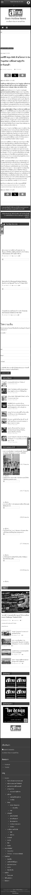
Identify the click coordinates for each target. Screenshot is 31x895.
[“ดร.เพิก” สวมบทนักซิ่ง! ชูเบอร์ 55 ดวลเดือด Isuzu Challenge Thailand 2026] (15, 602)
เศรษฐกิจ (9, 813)
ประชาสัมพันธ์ (8, 848)
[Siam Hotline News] (3, 27)
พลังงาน (12, 834)
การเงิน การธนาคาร (15, 824)
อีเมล (2, 355)
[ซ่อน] (1, 235)
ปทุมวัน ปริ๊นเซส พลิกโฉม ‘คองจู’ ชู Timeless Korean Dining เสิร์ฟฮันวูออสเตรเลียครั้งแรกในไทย (16, 429)
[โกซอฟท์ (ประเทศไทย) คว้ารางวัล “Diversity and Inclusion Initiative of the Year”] (15, 298)
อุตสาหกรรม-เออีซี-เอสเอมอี (7, 48)
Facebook (7, 764)
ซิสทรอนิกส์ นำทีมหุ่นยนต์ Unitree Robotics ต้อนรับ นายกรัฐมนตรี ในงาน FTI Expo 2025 (14, 282)
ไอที (11, 832)
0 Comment (18, 69)
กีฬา (3, 611)
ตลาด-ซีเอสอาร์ (14, 818)
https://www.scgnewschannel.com (10, 185)
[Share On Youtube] (2, 232)
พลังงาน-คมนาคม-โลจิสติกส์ (14, 783)
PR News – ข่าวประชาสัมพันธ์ (15, 853)
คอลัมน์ (6, 872)
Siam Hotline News (15, 18)
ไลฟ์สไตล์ (7, 856)
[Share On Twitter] (2, 229)
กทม (11, 810)
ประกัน (9, 840)
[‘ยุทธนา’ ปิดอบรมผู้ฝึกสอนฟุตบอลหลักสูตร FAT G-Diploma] (6, 661)
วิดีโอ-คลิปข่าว (8, 878)
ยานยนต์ (9, 837)
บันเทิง (9, 845)
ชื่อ (2, 349)
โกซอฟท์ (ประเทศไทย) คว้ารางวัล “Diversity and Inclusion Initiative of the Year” (14, 311)
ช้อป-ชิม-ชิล (10, 870)
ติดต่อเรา (7, 880)
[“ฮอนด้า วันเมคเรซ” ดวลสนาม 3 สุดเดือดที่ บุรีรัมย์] (6, 633)
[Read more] (28, 2)
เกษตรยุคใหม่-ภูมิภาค (15, 797)
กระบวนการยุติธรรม (15, 791)
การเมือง (12, 799)
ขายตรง (12, 826)
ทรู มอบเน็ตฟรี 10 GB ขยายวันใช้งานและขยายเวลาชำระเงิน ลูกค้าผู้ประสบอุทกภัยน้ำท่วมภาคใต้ (15, 208)
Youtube (7, 767)
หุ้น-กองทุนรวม (13, 821)
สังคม (8, 802)
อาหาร (9, 867)
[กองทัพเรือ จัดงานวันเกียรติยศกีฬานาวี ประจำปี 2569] (6, 652)
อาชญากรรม (10, 789)
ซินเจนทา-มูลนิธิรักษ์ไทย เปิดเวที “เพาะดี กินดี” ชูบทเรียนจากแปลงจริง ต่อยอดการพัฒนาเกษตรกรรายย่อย (18, 421)
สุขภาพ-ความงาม (11, 864)
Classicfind (10, 851)
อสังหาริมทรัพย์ (14, 816)
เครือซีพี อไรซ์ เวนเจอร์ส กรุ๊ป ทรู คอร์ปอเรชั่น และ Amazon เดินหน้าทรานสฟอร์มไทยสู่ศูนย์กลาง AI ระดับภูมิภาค (18, 405)
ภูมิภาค (9, 794)
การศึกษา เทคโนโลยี (12, 829)
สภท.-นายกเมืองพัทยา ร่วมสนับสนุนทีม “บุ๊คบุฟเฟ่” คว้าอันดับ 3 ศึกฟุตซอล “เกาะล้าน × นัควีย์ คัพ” (20, 642)
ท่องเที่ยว (9, 859)
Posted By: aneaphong (7, 69)
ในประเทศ (10, 875)
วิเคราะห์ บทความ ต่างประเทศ (15, 780)
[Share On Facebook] (2, 225)
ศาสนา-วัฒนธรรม (14, 805)
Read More (4, 626)
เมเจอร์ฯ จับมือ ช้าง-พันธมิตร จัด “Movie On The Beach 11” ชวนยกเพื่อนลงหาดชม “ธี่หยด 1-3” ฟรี (18, 438)
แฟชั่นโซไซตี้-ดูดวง (12, 862)
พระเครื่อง (15, 807)
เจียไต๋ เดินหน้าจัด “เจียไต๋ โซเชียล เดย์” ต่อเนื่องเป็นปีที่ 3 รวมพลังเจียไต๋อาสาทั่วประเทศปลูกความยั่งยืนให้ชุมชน (15, 215)
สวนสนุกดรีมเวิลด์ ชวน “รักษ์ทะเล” (16, 382)
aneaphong (15, 255)
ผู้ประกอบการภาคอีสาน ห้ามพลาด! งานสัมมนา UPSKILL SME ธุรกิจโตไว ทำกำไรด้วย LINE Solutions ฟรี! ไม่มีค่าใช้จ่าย (15, 251)
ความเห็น (3, 333)
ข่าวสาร (7, 778)
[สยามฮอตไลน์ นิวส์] (8, 749)
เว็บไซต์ (3, 361)
